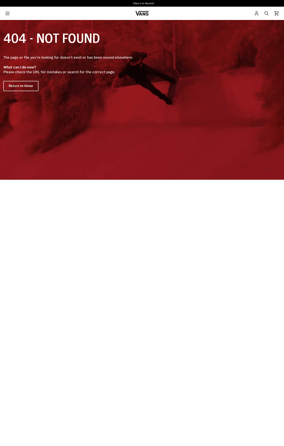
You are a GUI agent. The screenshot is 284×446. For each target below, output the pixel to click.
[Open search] (267, 13)
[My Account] (257, 13)
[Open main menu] (7, 13)
